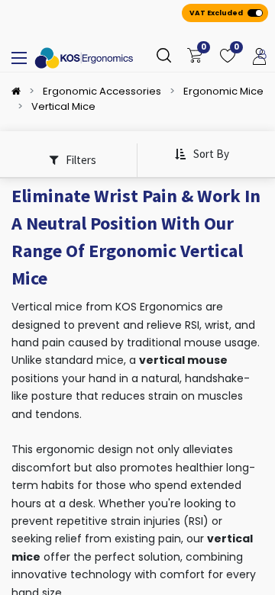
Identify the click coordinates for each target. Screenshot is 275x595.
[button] (201, 154)
